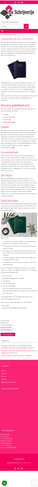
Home (3, 371)
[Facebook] (15, 2)
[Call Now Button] (4, 483)
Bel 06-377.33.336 (5, 327)
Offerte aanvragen (8, 334)
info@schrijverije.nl (6, 329)
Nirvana (21, 463)
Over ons (4, 373)
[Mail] (18, 2)
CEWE (12, 147)
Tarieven (4, 376)
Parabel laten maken (9, 122)
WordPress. (28, 463)
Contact (3, 379)
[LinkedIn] (22, 2)
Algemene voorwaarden (8, 382)
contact (10, 299)
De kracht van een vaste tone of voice (12, 356)
